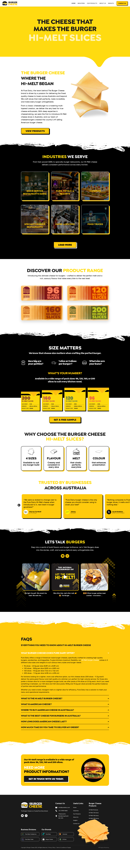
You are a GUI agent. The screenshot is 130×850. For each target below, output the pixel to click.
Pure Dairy (48, 834)
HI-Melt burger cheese (90, 660)
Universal (65, 834)
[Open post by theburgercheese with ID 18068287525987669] (65, 576)
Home (73, 3)
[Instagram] (67, 556)
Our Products (92, 3)
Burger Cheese (49, 839)
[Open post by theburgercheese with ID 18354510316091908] (94, 576)
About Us (102, 3)
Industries (81, 3)
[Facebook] (63, 556)
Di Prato (64, 839)
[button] (122, 3)
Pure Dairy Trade (29, 839)
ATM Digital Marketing (103, 847)
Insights (111, 3)
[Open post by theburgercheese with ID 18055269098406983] (35, 576)
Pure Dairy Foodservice (30, 834)
